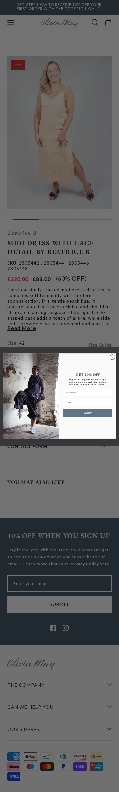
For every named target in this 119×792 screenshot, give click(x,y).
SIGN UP (88, 412)
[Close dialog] (112, 357)
